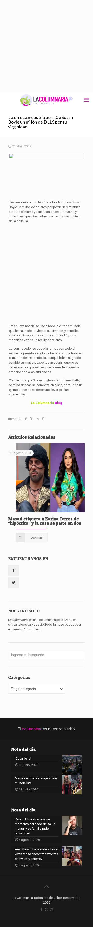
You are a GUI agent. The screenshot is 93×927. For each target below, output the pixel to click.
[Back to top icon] (46, 886)
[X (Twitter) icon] (46, 909)
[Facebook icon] (41, 909)
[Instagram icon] (52, 909)
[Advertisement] (46, 46)
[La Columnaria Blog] (46, 100)
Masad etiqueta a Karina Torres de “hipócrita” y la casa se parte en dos (44, 521)
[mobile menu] (86, 100)
